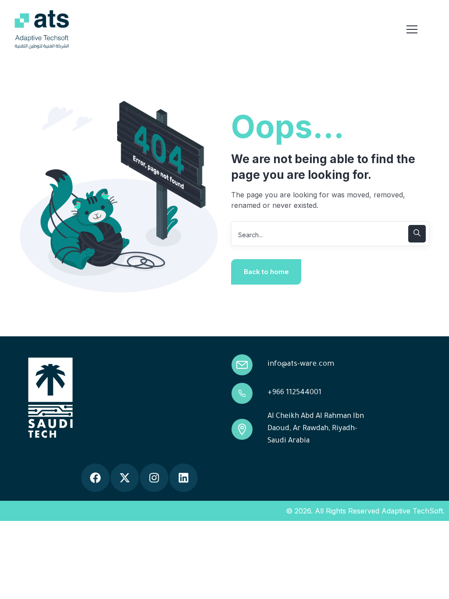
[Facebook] (95, 478)
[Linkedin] (183, 478)
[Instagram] (154, 478)
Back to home (266, 271)
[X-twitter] (124, 478)
